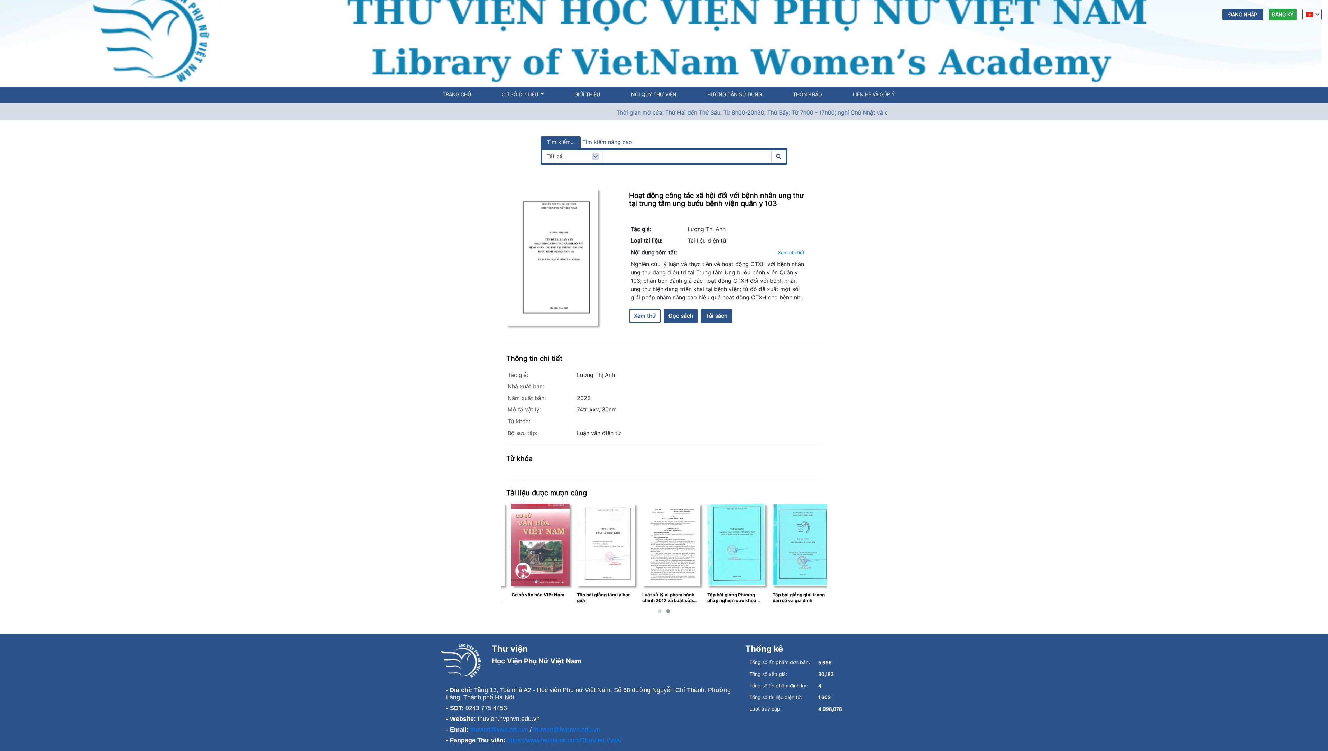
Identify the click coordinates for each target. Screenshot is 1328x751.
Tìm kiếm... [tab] (561, 142)
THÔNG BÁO (807, 94)
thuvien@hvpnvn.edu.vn (566, 729)
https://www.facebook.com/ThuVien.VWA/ (564, 740)
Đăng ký (1282, 14)
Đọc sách (680, 316)
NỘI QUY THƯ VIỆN (653, 94)
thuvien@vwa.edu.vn (499, 729)
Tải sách (716, 316)
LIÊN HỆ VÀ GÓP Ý (874, 94)
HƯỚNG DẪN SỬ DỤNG (734, 94)
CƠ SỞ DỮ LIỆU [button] (521, 94)
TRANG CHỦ (457, 94)
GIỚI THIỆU (587, 94)
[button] (660, 611)
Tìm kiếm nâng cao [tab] (607, 142)
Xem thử (645, 316)
